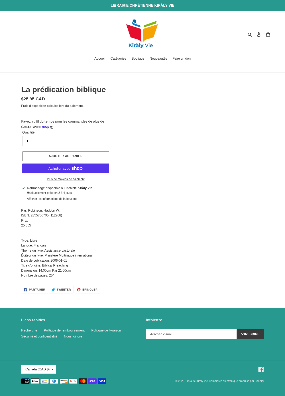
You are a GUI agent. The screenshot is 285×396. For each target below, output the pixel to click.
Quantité (28, 132)
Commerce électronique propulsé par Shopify (236, 381)
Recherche (29, 330)
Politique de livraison (106, 330)
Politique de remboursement (64, 330)
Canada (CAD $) (37, 369)
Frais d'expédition (33, 105)
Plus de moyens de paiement (66, 179)
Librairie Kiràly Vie (197, 381)
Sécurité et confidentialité (39, 336)
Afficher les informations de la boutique (52, 198)
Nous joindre (73, 336)
